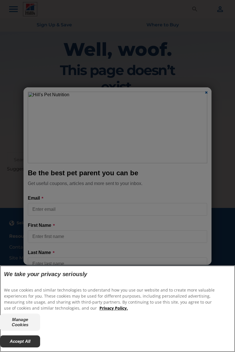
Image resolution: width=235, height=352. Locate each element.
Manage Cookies (20, 322)
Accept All (20, 341)
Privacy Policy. (113, 308)
